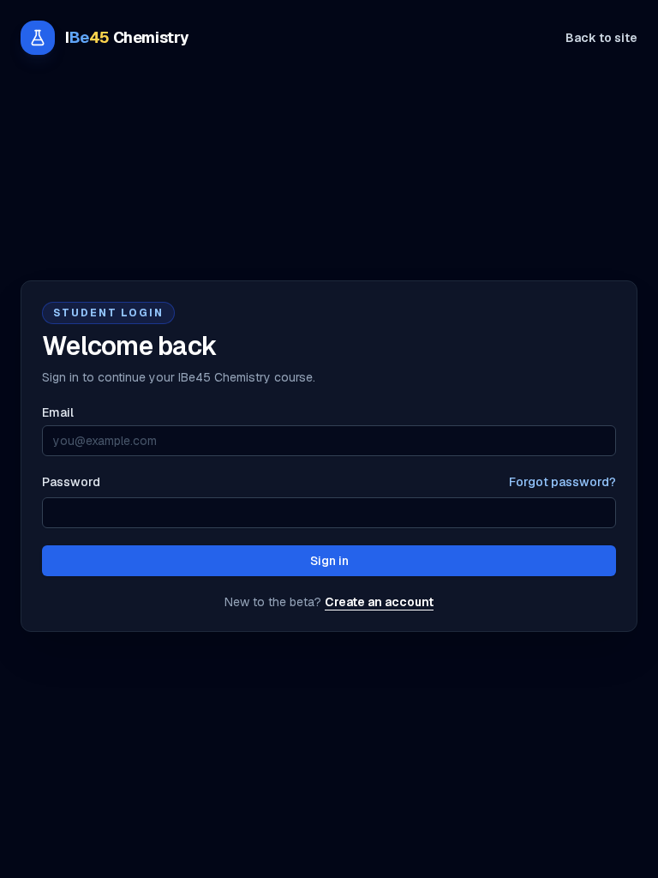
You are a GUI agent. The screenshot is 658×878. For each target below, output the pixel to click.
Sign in (329, 560)
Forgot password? (562, 482)
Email (58, 412)
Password (71, 482)
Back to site (601, 37)
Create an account (379, 602)
